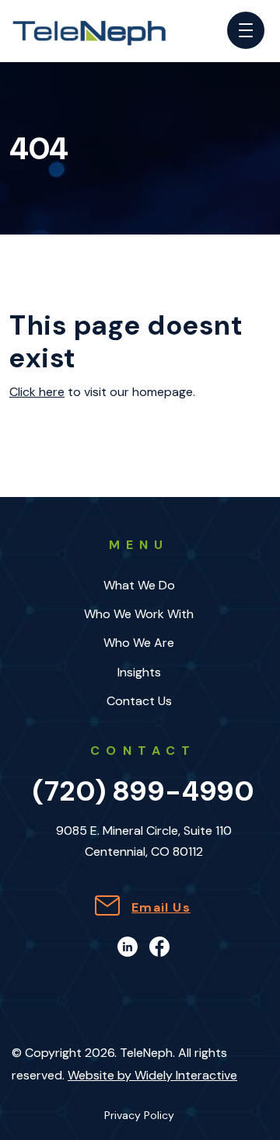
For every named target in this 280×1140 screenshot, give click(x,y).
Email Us (161, 907)
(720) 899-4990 (143, 791)
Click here (37, 392)
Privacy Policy (139, 1116)
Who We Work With (139, 614)
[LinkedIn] (127, 945)
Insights (139, 672)
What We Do (139, 585)
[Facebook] (159, 945)
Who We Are (138, 642)
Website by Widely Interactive (152, 1075)
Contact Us (139, 701)
